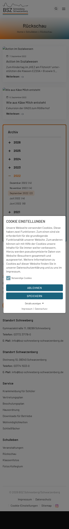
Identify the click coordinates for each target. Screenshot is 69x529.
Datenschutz (41, 308)
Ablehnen (34, 287)
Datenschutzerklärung (30, 267)
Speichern (34, 295)
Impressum (13, 271)
